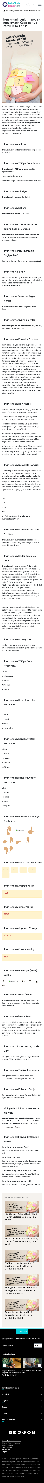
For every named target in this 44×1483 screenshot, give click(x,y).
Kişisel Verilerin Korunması (11, 1441)
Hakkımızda (6, 1450)
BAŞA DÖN (23, 1331)
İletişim (4, 1452)
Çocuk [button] (4, 1413)
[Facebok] (10, 1432)
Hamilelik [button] (6, 1394)
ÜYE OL (38, 1345)
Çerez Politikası (7, 1445)
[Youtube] (19, 1432)
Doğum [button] (5, 1401)
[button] (28, 4)
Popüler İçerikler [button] (8, 1420)
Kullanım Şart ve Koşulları (11, 1443)
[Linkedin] (24, 1432)
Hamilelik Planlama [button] (10, 1388)
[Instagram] (14, 1432)
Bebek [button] (4, 1407)
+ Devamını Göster (11, 1127)
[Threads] (33, 1432)
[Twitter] (29, 1432)
